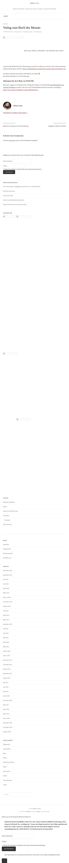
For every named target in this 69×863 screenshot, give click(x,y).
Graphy (38, 811)
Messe (5, 766)
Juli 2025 (5, 579)
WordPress (28, 811)
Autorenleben (7, 749)
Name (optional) (7, 161)
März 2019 (6, 714)
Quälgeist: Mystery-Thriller (57, 126)
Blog (4, 753)
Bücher (5, 24)
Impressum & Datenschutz (10, 511)
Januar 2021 (6, 696)
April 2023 (6, 615)
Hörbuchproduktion (8, 762)
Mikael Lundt (37, 808)
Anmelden (6, 544)
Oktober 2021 (7, 669)
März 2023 (6, 620)
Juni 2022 (6, 633)
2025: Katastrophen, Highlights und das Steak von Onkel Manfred (21, 186)
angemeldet (12, 140)
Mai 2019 (5, 705)
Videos (5, 784)
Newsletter (6, 515)
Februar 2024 (7, 597)
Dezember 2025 (7, 570)
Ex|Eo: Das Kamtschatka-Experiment (13, 200)
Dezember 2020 (7, 700)
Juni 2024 (6, 584)
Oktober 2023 (7, 606)
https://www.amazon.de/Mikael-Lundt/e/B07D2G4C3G (20, 90)
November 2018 (7, 727)
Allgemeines (6, 744)
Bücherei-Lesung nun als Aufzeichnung (15, 126)
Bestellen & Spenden (9, 502)
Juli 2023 (5, 611)
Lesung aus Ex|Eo (8, 195)
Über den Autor (7, 524)
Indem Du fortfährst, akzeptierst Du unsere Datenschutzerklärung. (23, 169)
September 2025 (7, 575)
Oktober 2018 (7, 731)
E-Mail (5, 166)
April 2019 (6, 709)
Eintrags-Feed (7, 549)
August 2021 (6, 678)
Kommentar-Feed (8, 553)
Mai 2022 (5, 637)
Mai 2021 (5, 691)
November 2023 (7, 602)
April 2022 (6, 642)
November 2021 (7, 664)
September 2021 (7, 673)
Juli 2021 (5, 682)
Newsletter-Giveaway (9, 191)
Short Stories (6, 771)
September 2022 (7, 624)
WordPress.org (7, 558)
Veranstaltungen (7, 780)
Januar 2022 (6, 655)
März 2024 (6, 593)
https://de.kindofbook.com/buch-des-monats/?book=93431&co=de (44, 69)
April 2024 (6, 588)
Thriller (5, 775)
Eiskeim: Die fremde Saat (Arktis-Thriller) (15, 204)
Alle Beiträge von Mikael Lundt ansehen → (15, 113)
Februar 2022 (7, 651)
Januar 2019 (6, 718)
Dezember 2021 (7, 660)
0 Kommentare (37, 31)
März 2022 (6, 646)
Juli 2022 (5, 628)
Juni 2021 (6, 687)
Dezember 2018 (7, 722)
